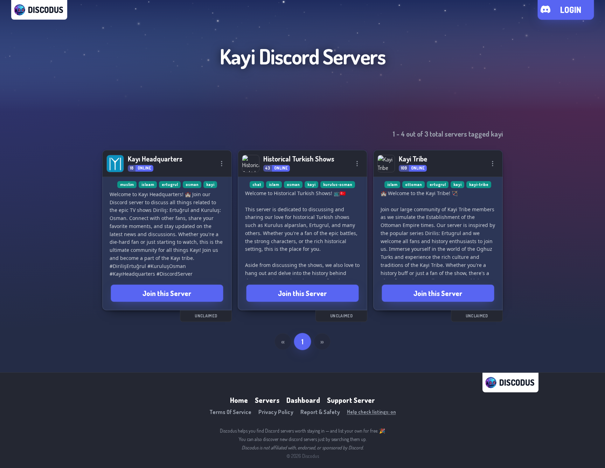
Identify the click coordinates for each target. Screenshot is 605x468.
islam (274, 184)
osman (192, 184)
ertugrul (170, 184)
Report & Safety (320, 411)
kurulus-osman (337, 184)
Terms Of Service (230, 411)
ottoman (413, 184)
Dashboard (303, 400)
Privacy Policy (275, 411)
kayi (210, 184)
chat (256, 184)
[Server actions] (221, 163)
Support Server (351, 400)
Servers (267, 400)
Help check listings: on (371, 412)
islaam (147, 184)
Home (239, 400)
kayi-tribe (478, 184)
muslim (127, 184)
